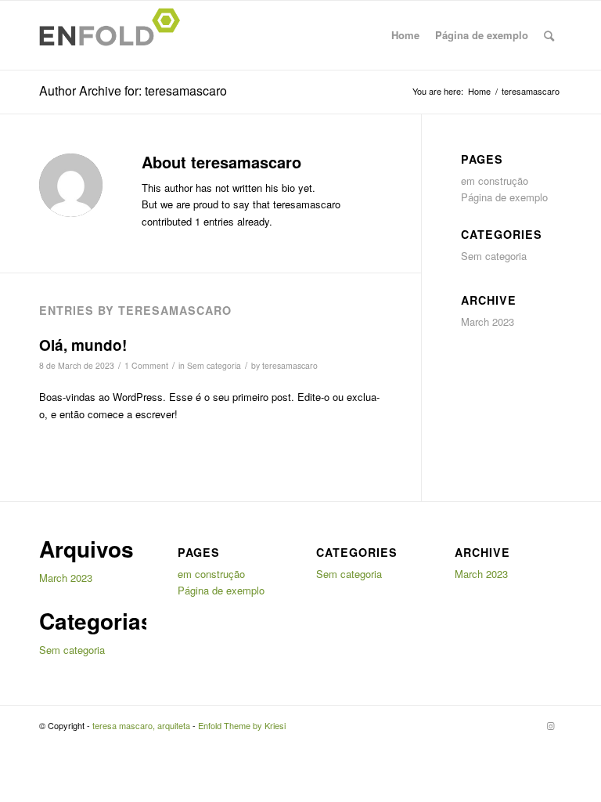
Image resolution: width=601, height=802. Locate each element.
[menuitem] (549, 35)
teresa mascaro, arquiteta (141, 725)
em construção (494, 180)
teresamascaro (290, 365)
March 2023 (487, 321)
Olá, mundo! (83, 345)
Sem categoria (214, 365)
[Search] (549, 35)
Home (405, 34)
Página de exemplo (481, 34)
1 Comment (146, 365)
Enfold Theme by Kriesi (242, 725)
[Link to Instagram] (550, 725)
